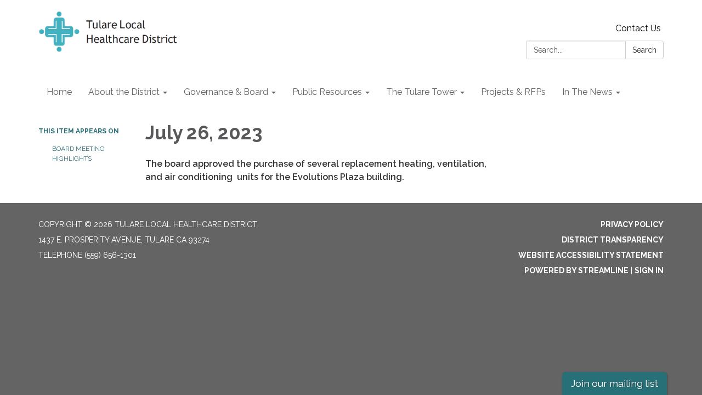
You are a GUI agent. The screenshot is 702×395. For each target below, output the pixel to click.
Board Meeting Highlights (78, 153)
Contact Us (638, 28)
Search (644, 50)
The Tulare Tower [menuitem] (421, 92)
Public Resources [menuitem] (327, 92)
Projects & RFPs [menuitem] (513, 92)
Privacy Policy (632, 224)
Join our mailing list (614, 383)
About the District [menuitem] (124, 92)
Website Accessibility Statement (591, 255)
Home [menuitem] (59, 92)
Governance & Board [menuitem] (226, 92)
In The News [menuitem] (587, 92)
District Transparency (613, 239)
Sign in (649, 270)
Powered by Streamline (576, 270)
